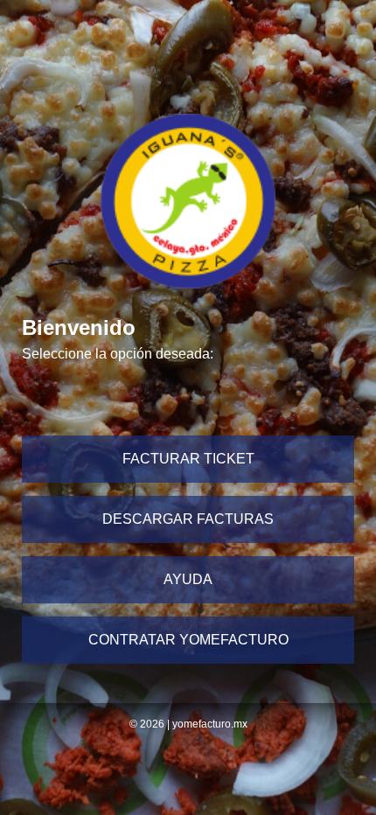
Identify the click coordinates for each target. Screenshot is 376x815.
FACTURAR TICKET (188, 458)
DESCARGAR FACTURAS (188, 519)
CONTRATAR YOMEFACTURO (188, 639)
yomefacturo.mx (209, 724)
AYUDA (188, 579)
